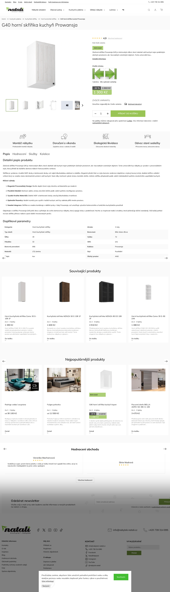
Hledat (134, 553)
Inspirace (5, 552)
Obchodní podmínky (9, 561)
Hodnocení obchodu (9, 558)
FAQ (3, 568)
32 (33, 242)
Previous (4, 258)
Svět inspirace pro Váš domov (58, 2)
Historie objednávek (50, 552)
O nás (20, 2)
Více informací (48, 581)
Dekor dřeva (123, 232)
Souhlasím (121, 577)
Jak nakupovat (48, 565)
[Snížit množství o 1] (95, 114)
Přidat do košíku (128, 113)
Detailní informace (99, 59)
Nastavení (46, 586)
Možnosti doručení (135, 104)
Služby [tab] (33, 154)
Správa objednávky (9, 571)
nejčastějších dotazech (100, 123)
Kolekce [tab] (45, 154)
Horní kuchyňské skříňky (41, 227)
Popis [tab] (6, 154)
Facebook (38, 530)
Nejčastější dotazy (40, 2)
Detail (133, 339)
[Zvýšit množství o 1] (108, 114)
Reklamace (47, 568)
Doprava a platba (49, 562)
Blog (14, 2)
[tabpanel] (22, 310)
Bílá (116, 232)
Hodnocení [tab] (19, 154)
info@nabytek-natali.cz (125, 529)
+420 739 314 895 (158, 529)
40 (33, 237)
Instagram (49, 530)
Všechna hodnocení (115, 38)
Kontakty (8, 2)
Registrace (47, 548)
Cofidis (129, 121)
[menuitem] (39, 10)
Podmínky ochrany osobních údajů (14, 565)
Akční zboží (28, 2)
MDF (26, 173)
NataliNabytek (44, 530)
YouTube (55, 530)
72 (116, 237)
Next (166, 258)
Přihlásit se (47, 545)
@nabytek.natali (61, 530)
